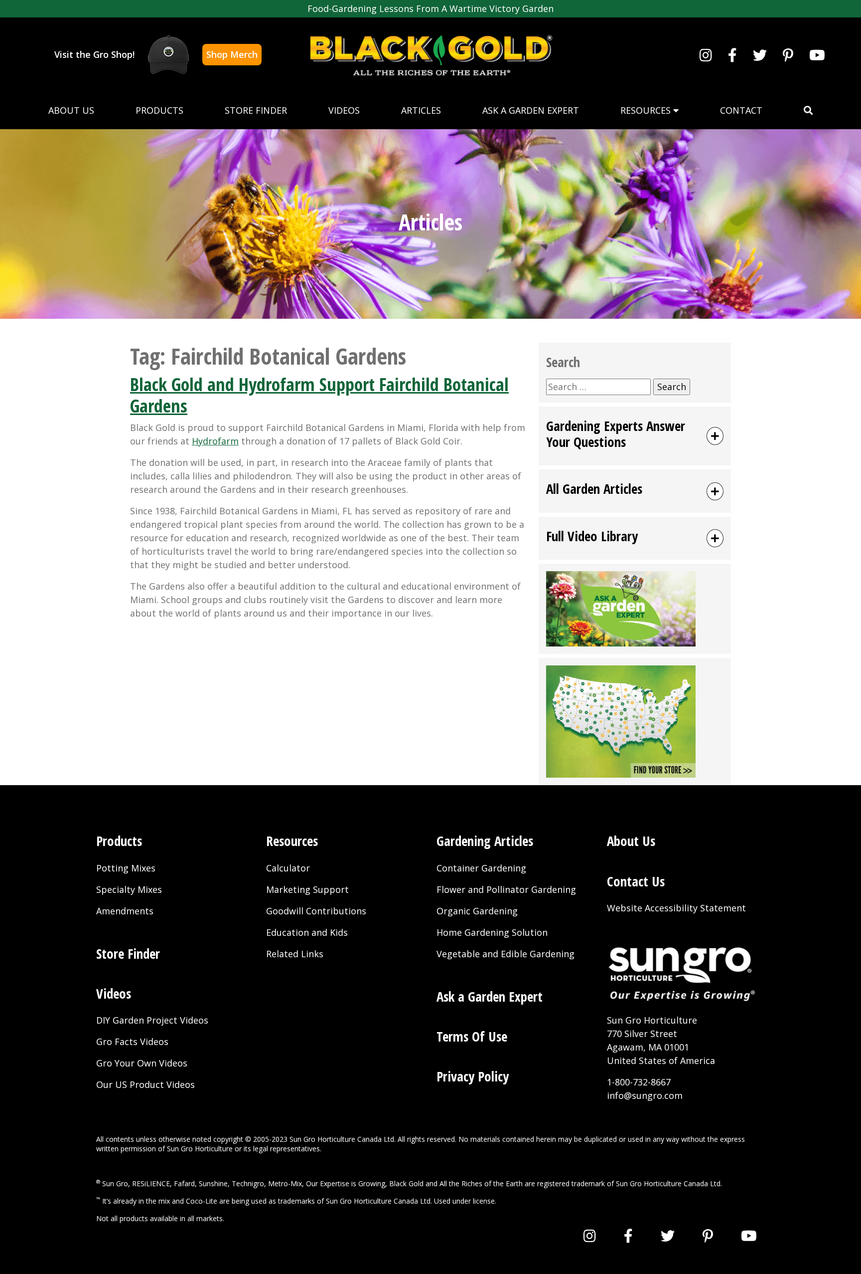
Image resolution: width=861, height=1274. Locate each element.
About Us (71, 110)
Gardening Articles (484, 841)
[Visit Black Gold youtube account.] (817, 54)
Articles (421, 110)
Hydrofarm (215, 441)
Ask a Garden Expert (530, 110)
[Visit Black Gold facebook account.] (732, 54)
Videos (344, 110)
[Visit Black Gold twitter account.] (760, 54)
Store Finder (256, 110)
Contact (741, 110)
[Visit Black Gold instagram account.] (706, 54)
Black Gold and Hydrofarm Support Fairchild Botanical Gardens (319, 395)
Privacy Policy (472, 1076)
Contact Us (636, 881)
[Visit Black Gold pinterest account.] (788, 54)
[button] (808, 110)
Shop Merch (232, 54)
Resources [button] (646, 110)
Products (159, 110)
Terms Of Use (471, 1036)
